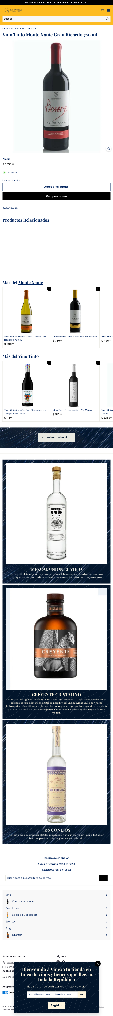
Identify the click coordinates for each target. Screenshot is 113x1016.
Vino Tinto (32, 28)
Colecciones (17, 28)
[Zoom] (108, 148)
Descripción (10, 208)
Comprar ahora (56, 196)
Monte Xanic (30, 282)
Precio (6, 159)
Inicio (5, 28)
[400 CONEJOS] (56, 774)
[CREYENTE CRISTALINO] (56, 639)
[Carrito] (102, 10)
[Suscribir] (82, 995)
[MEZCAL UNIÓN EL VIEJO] (56, 513)
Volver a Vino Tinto (59, 437)
